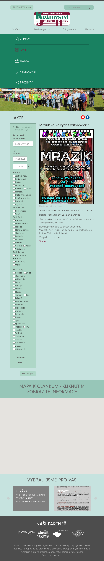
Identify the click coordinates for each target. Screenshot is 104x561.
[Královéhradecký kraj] (60, 532)
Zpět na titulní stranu (52, 19)
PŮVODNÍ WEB (20, 7)
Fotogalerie (68, 29)
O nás (15, 29)
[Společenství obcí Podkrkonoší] (43, 532)
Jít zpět (30, 373)
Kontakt (88, 29)
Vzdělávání (28, 71)
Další (95, 498)
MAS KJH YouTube (83, 117)
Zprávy (25, 39)
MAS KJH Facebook (88, 117)
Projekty (26, 82)
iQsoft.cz (87, 545)
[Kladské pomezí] (77, 532)
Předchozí (8, 498)
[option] (31, 498)
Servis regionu (41, 29)
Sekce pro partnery (51, 555)
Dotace (25, 61)
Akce (23, 50)
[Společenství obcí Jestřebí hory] (26, 531)
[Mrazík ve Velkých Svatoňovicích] (66, 203)
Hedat (90, 7)
